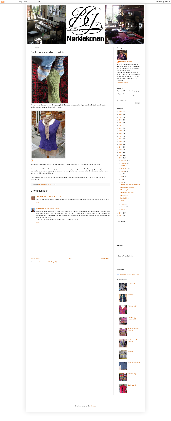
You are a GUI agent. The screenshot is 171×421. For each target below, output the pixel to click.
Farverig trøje (132, 374)
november (124, 163)
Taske (122, 201)
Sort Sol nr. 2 (132, 283)
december (124, 160)
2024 (121, 117)
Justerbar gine (132, 385)
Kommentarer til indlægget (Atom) (49, 262)
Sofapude (131, 351)
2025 (121, 114)
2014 (121, 144)
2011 (121, 152)
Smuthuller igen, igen (127, 192)
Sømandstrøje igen (134, 362)
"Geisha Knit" (132, 306)
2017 (121, 136)
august (123, 171)
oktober (123, 166)
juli (122, 174)
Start (70, 258)
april (122, 182)
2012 (121, 150)
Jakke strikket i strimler (132, 340)
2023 (121, 120)
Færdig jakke (124, 198)
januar (123, 209)
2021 (121, 125)
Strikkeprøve (124, 195)
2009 (121, 158)
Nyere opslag (35, 258)
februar (123, 207)
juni (122, 177)
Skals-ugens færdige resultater (130, 184)
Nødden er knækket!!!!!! (132, 318)
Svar (37, 202)
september (124, 168)
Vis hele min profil (122, 83)
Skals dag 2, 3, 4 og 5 (127, 187)
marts (122, 204)
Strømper (131, 295)
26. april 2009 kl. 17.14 (54, 196)
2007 (121, 216)
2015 (121, 142)
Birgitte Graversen (125, 61)
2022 (121, 122)
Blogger (93, 406)
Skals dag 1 (124, 190)
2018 (121, 133)
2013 (121, 147)
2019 (121, 131)
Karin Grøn (40, 208)
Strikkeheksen (41, 196)
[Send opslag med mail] (55, 184)
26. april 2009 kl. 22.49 (51, 208)
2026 (121, 112)
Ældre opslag (105, 258)
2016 (121, 139)
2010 (121, 155)
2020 (121, 128)
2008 (121, 213)
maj (122, 179)
